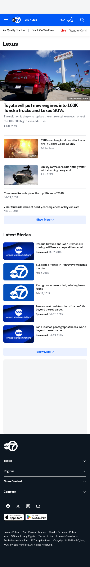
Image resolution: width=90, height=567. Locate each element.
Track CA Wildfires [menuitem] (43, 30)
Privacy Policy (11, 532)
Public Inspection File (15, 540)
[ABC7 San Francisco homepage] (16, 19)
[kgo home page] (11, 446)
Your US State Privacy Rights (19, 536)
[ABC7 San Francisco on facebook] (8, 506)
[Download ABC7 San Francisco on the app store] (14, 517)
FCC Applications (40, 540)
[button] (5, 19)
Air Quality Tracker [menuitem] (14, 30)
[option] (17, 30)
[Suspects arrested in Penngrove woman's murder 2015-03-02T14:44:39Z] (18, 272)
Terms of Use (46, 536)
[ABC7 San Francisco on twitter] (18, 506)
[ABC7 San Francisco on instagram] (28, 506)
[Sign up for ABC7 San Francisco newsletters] (38, 506)
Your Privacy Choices (34, 532)
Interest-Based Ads (67, 536)
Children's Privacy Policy (62, 532)
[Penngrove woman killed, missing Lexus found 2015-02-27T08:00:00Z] (18, 292)
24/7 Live (31, 20)
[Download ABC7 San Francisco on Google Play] (37, 517)
